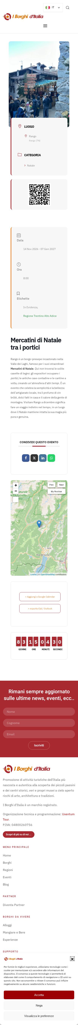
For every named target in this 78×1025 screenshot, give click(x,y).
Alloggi (7, 925)
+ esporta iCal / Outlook (40, 608)
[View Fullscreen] (16, 499)
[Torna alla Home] (23, 16)
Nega (39, 1005)
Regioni (8, 870)
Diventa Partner (14, 905)
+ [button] (16, 485)
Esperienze (10, 939)
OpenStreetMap (47, 574)
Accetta (39, 995)
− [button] (16, 491)
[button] (72, 959)
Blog (6, 884)
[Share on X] (34, 458)
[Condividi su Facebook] (26, 458)
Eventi (7, 877)
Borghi (7, 862)
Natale (31, 165)
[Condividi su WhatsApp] (51, 458)
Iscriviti (39, 745)
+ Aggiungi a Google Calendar (40, 596)
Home (7, 855)
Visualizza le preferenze (39, 1016)
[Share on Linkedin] (43, 458)
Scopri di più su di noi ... (18, 834)
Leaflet (33, 574)
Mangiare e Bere (14, 932)
